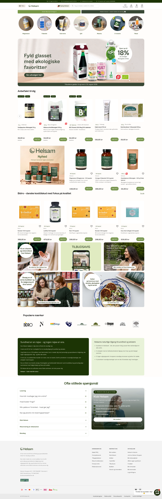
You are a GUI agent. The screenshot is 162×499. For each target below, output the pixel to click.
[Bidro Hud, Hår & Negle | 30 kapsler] (132, 212)
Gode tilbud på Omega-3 (49, 12)
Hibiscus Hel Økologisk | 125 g (52, 127)
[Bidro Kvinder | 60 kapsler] (107, 212)
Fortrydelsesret (96, 455)
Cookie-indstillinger (137, 496)
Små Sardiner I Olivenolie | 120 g (130, 127)
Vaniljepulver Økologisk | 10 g (26, 127)
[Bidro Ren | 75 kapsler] (81, 212)
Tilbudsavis (112, 464)
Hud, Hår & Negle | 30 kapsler (130, 231)
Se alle (142, 193)
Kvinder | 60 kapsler (101, 231)
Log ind (118, 424)
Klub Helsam (112, 455)
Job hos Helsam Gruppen (135, 455)
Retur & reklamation (97, 461)
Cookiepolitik (127, 496)
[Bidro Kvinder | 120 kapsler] (29, 212)
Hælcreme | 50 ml (100, 127)
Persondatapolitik (117, 496)
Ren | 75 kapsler (74, 231)
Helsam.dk (26, 496)
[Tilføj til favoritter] (91, 173)
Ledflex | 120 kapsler (50, 231)
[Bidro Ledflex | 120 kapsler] (55, 212)
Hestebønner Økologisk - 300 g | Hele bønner (132, 179)
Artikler (111, 458)
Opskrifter (112, 461)
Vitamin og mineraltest (115, 469)
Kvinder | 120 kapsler (24, 231)
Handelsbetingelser (97, 496)
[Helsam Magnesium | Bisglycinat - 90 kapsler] (81, 159)
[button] (142, 6)
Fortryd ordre (96, 464)
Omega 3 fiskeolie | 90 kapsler (104, 178)
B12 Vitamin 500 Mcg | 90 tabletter (80, 127)
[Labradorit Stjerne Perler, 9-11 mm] (29, 111)
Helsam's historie (132, 452)
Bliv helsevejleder (132, 458)
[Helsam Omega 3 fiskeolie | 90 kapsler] (107, 159)
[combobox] (85, 6)
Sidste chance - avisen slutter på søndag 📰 (113, 12)
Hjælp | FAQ (95, 452)
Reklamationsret (96, 466)
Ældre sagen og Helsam (134, 461)
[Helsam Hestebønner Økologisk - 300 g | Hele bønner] (132, 159)
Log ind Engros (132, 472)
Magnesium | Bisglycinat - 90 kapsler (80, 178)
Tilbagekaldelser (96, 458)
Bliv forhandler (132, 466)
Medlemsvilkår (107, 496)
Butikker (111, 466)
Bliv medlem (117, 419)
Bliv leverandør (132, 469)
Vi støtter (130, 464)
